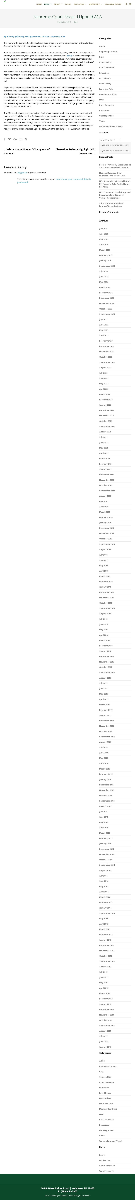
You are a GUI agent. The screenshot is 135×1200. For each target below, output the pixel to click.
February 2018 (105, 645)
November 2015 (106, 790)
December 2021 (106, 410)
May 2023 (103, 330)
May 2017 (103, 694)
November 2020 (106, 480)
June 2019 (103, 560)
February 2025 (105, 255)
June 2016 (103, 752)
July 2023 (103, 319)
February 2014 (105, 902)
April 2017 (103, 699)
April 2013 (103, 924)
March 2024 (104, 287)
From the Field (106, 89)
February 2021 (105, 464)
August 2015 (105, 806)
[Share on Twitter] (9, 139)
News (102, 99)
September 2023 (107, 314)
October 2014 (105, 859)
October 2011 (105, 1020)
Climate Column (106, 67)
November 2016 (106, 726)
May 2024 (103, 282)
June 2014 (103, 881)
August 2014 (105, 870)
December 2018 (106, 592)
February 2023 (105, 341)
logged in (22, 172)
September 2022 (107, 362)
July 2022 (103, 373)
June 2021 (103, 442)
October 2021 (105, 421)
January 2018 (105, 651)
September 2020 (107, 490)
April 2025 (103, 244)
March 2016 (104, 769)
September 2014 (107, 865)
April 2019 (103, 571)
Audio (102, 46)
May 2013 (103, 918)
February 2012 (105, 998)
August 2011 (105, 1031)
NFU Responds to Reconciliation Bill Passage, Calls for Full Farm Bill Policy (114, 184)
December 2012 (106, 945)
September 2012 (107, 961)
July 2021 (103, 437)
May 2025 (103, 239)
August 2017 (105, 678)
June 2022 (103, 378)
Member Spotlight (108, 94)
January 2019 (105, 587)
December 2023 (106, 298)
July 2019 (103, 555)
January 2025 (105, 260)
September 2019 (107, 544)
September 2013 (107, 913)
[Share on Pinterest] (26, 139)
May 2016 (103, 758)
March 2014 (104, 897)
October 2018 (105, 603)
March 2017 (104, 704)
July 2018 (103, 619)
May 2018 (103, 629)
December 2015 (106, 784)
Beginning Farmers (108, 51)
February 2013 (105, 934)
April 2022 (103, 389)
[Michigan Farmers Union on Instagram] (39, 1179)
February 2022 (105, 399)
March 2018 (104, 640)
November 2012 (106, 950)
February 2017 (105, 710)
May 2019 (103, 565)
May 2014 (103, 886)
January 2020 (105, 522)
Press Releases (106, 105)
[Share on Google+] (15, 139)
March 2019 (104, 576)
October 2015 (105, 795)
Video (102, 121)
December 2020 (106, 474)
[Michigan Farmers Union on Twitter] (28, 1179)
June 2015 (103, 817)
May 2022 (103, 383)
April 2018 (103, 635)
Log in (102, 1155)
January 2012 (105, 1004)
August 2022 (105, 367)
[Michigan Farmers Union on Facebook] (18, 1179)
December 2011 (106, 1009)
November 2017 (106, 662)
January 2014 (105, 908)
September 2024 (107, 266)
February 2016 (105, 774)
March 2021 (104, 458)
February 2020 (105, 517)
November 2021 (106, 415)
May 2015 (103, 822)
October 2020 (105, 485)
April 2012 (103, 988)
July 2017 (103, 683)
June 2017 (103, 688)
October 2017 (105, 667)
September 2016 (107, 736)
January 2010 (105, 1047)
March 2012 (104, 993)
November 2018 (106, 597)
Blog (76, 22)
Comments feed (107, 1165)
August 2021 (105, 431)
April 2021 (103, 453)
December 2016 (106, 720)
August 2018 (105, 613)
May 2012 (103, 982)
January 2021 (105, 469)
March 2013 (104, 929)
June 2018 (103, 624)
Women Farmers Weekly (111, 126)
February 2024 (105, 292)
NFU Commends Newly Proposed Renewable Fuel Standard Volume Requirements (115, 195)
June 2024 (103, 276)
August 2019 (105, 549)
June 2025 (103, 234)
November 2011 (106, 1015)
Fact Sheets (105, 78)
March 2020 (104, 512)
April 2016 (103, 763)
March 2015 (104, 833)
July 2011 (103, 1036)
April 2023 (103, 335)
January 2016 (105, 779)
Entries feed (105, 1160)
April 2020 (103, 506)
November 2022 (106, 351)
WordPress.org (106, 1171)
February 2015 (105, 838)
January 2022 (105, 405)
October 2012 (105, 956)
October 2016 (105, 731)
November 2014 (106, 854)
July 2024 (103, 271)
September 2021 (107, 426)
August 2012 (105, 966)
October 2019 (105, 538)
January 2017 (105, 715)
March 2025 (104, 250)
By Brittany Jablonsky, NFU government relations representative (34, 36)
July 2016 (103, 747)
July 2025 (103, 228)
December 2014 (106, 849)
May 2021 (103, 448)
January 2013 (105, 940)
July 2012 (103, 972)
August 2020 (105, 496)
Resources (104, 110)
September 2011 (107, 1025)
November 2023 (106, 303)
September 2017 (107, 672)
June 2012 (103, 977)
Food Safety (105, 83)
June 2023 (103, 324)
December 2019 (106, 528)
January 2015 (105, 843)
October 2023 (105, 309)
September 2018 (107, 608)
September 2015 (107, 801)
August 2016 (105, 742)
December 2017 (106, 656)
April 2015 (103, 827)
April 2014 (103, 891)
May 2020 (103, 501)
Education (104, 73)
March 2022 (104, 394)
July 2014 (103, 876)
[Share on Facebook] (5, 139)
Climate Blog (105, 62)
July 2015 (103, 811)
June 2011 (103, 1041)
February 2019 (105, 581)
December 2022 (106, 346)
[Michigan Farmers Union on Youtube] (49, 1179)
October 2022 (105, 357)
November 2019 (106, 533)
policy (70, 55)
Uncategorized (106, 116)
